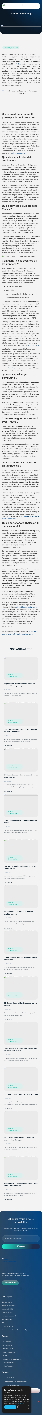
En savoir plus (20, 1403)
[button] (21, 1288)
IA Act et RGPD (33, 345)
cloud (18, 607)
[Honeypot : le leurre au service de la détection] (21, 1079)
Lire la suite (8, 700)
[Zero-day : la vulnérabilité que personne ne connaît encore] (21, 851)
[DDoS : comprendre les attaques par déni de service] (21, 805)
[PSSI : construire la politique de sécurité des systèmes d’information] (21, 1033)
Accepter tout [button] (10, 1407)
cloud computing (18, 153)
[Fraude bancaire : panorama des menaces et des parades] (21, 942)
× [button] (29, 1388)
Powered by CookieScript (16, 1411)
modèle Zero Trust (9, 368)
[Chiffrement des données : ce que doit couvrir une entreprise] (21, 760)
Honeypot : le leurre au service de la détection (21, 1094)
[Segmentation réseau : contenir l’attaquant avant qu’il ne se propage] (21, 668)
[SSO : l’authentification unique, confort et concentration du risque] (21, 1122)
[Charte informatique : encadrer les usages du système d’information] (21, 714)
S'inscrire (21, 1246)
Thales (18, 64)
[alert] (16, 1399)
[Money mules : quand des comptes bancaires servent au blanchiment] (21, 1168)
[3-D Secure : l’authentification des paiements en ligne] (21, 988)
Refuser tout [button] (23, 1407)
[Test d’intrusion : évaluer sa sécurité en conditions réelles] (21, 896)
